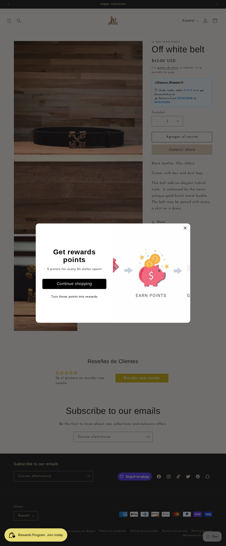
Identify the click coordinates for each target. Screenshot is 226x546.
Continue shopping (74, 283)
